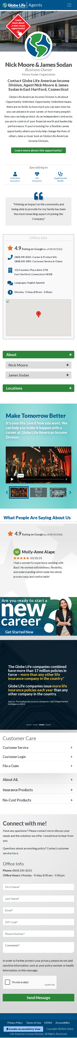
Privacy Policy (15, 1022)
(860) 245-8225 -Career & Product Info (36, 256)
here (15, 853)
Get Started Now (19, 632)
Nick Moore (18, 365)
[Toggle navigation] (69, 5)
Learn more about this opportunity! (38, 150)
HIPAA (48, 1022)
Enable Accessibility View (24, 1029)
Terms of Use (33, 1022)
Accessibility (63, 1022)
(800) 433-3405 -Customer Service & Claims (38, 261)
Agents (35, 4)
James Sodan (18, 375)
